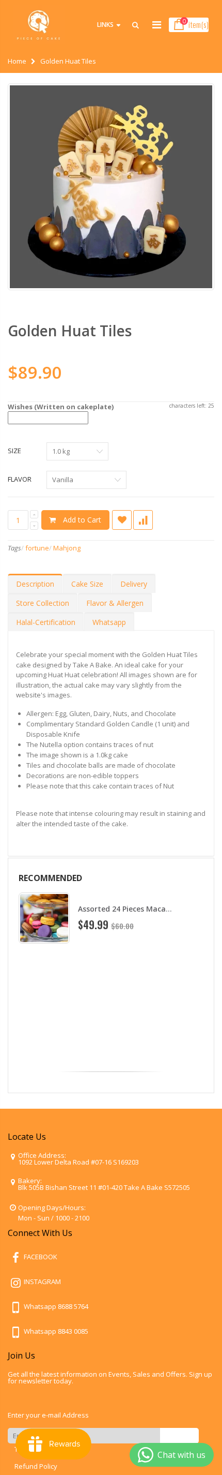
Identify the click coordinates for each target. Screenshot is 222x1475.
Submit (179, 1435)
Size (14, 450)
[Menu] (156, 25)
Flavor (19, 479)
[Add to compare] (143, 520)
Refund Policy (35, 1466)
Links (105, 24)
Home (17, 61)
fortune (37, 548)
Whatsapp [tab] (109, 622)
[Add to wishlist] (122, 520)
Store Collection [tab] (42, 603)
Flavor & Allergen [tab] (115, 603)
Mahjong (67, 548)
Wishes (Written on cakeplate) (61, 406)
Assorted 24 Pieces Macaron (128, 909)
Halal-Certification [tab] (45, 622)
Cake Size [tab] (87, 584)
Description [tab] (35, 584)
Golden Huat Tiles (70, 330)
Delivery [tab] (133, 584)
